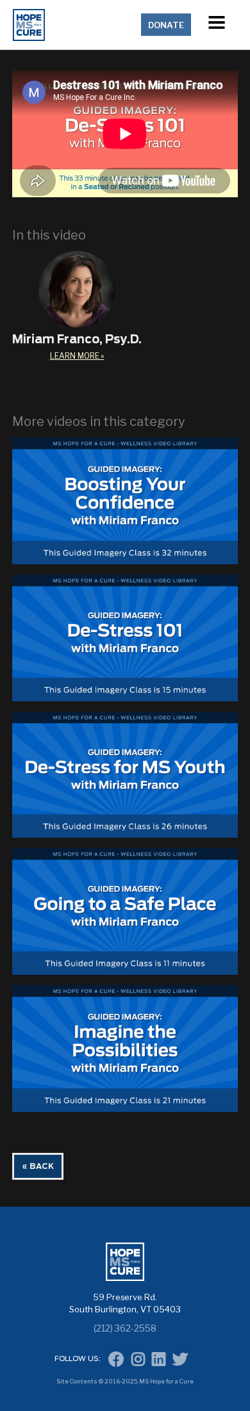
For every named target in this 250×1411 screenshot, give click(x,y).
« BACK (38, 1166)
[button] (216, 24)
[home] (74, 25)
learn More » (77, 356)
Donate (166, 25)
